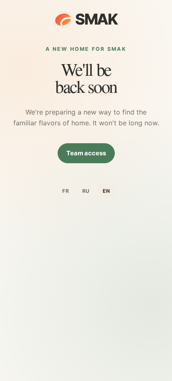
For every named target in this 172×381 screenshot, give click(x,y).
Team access (86, 153)
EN (106, 191)
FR (65, 191)
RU (86, 191)
